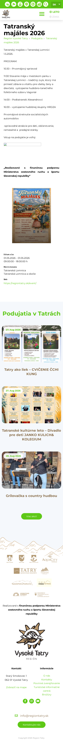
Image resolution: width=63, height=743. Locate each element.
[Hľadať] (45, 4)
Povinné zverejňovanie (46, 683)
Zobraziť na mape (16, 687)
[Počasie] (7, 4)
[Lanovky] (20, 4)
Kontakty (46, 679)
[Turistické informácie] (32, 4)
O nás (46, 675)
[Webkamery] (13, 4)
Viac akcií (31, 516)
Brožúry (46, 694)
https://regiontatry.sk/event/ (20, 283)
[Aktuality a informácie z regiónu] (26, 4)
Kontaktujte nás (31, 724)
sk (54, 4)
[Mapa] (39, 4)
